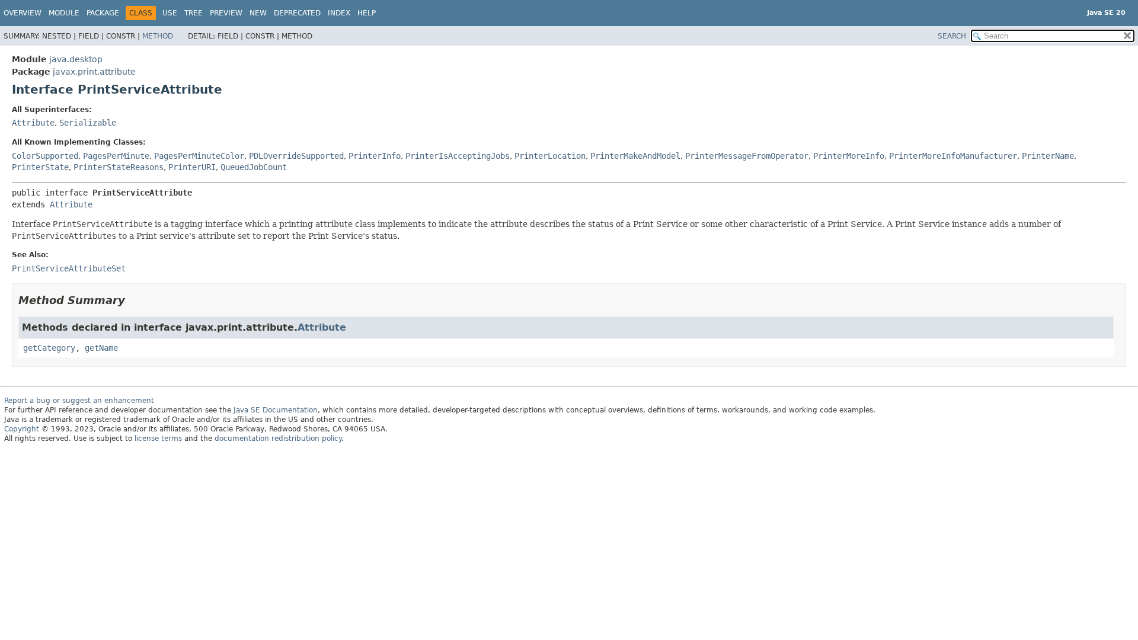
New (258, 13)
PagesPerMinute (116, 156)
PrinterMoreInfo (848, 156)
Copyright (21, 429)
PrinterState (40, 167)
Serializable (87, 122)
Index (339, 13)
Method (157, 36)
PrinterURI (192, 167)
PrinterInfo (375, 156)
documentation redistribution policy (278, 438)
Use (169, 13)
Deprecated (297, 13)
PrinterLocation (550, 156)
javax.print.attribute (94, 71)
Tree (193, 13)
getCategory (49, 348)
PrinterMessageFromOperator (746, 156)
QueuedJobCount (253, 167)
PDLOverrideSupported (296, 156)
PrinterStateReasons (118, 167)
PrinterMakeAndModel (635, 156)
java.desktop (76, 59)
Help (366, 13)
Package (103, 13)
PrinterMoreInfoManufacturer (953, 156)
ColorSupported (45, 156)
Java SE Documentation (276, 410)
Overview (22, 13)
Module (64, 13)
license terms (158, 438)
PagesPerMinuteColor (199, 156)
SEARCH (952, 36)
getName (101, 348)
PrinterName (1048, 156)
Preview (226, 13)
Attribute (33, 122)
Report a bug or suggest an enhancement (79, 400)
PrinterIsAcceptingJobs (457, 156)
